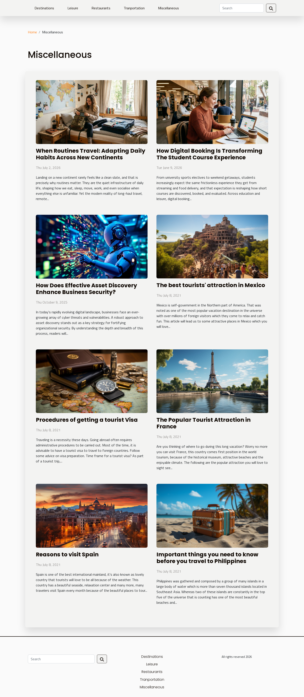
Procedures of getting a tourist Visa (87, 420)
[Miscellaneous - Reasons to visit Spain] (92, 515)
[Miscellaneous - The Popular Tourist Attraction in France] (212, 380)
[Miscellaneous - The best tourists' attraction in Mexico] (212, 246)
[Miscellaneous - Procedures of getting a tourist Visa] (92, 380)
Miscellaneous (168, 8)
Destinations (44, 8)
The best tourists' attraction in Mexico (210, 285)
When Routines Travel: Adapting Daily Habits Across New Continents (90, 154)
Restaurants (100, 8)
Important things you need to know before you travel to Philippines (207, 558)
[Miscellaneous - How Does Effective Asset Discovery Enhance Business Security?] (92, 246)
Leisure (72, 8)
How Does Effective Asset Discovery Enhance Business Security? (86, 289)
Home (32, 32)
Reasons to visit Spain (67, 554)
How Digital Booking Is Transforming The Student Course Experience (209, 154)
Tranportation (134, 8)
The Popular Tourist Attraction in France (203, 423)
